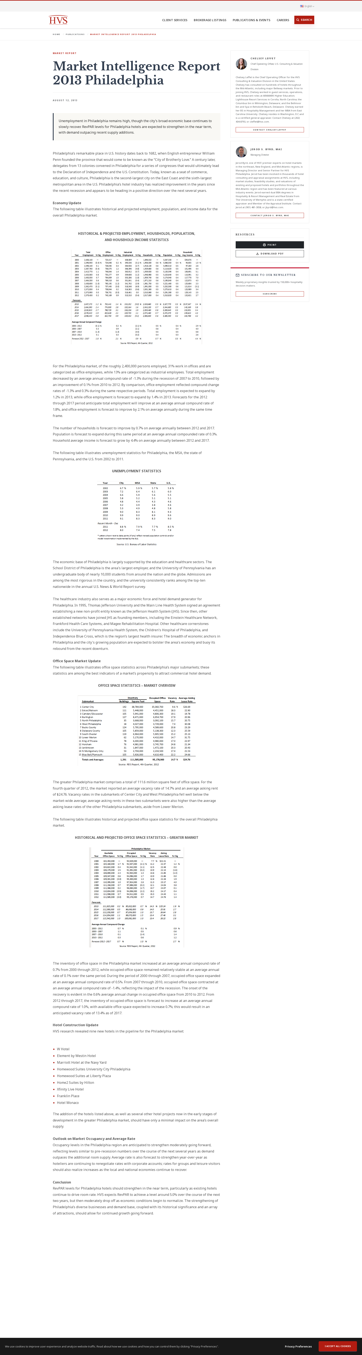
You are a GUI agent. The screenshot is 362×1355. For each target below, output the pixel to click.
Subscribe (270, 293)
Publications (75, 34)
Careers (283, 20)
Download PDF (272, 253)
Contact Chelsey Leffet (270, 129)
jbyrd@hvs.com (274, 207)
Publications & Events (251, 20)
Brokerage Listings (210, 20)
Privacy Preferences (298, 1346)
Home (56, 34)
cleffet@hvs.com (259, 121)
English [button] (308, 6)
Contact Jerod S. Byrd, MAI (270, 215)
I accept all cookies (338, 1346)
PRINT (272, 244)
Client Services (174, 20)
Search (306, 20)
